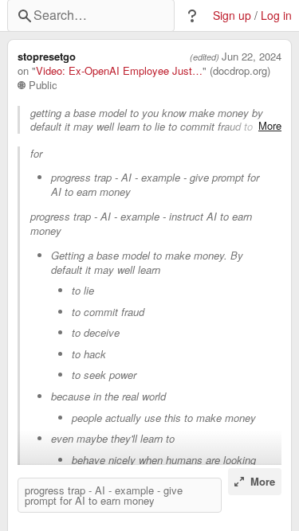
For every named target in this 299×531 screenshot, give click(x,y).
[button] (192, 16)
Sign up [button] (232, 15)
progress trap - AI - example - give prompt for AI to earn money (104, 495)
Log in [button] (276, 15)
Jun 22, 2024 (251, 56)
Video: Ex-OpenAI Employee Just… (119, 71)
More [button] (269, 126)
